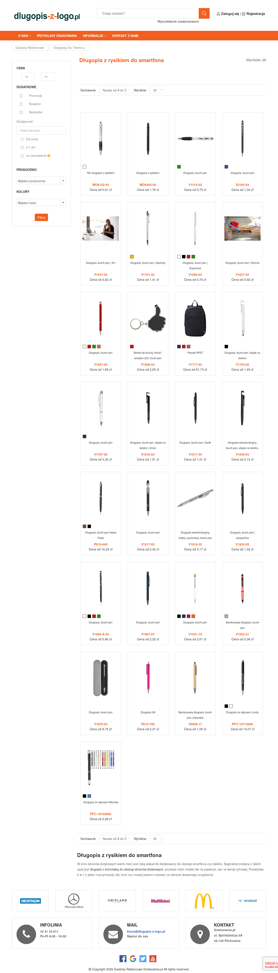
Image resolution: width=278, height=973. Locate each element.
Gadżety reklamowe (29, 47)
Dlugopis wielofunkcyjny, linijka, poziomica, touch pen (195, 535)
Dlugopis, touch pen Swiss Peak (100, 535)
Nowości (35, 104)
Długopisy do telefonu (69, 47)
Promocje (35, 95)
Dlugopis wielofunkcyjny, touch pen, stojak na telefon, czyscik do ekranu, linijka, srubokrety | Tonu (242, 446)
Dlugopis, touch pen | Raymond (195, 265)
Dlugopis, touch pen (195, 173)
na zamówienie (36, 155)
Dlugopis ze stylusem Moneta (100, 802)
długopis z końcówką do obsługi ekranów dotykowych (126, 869)
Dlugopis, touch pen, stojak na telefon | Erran (148, 445)
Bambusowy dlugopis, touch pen (242, 624)
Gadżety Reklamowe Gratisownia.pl (138, 969)
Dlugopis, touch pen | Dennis (242, 262)
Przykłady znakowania (57, 35)
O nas (23, 35)
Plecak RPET (195, 352)
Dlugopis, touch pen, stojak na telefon (242, 355)
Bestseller (36, 112)
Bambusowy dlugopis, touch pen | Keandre (195, 714)
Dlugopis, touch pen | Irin (100, 262)
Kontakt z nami (125, 35)
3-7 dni (30, 147)
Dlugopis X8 (148, 712)
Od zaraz (31, 139)
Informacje (93, 35)
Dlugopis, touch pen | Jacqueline (242, 535)
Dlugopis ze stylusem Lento (242, 712)
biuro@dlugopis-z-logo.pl (146, 931)
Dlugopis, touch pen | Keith (195, 442)
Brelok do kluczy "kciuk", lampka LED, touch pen (148, 355)
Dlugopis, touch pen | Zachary (147, 262)
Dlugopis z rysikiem (147, 173)
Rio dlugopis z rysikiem (100, 173)
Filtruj (41, 217)
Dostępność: (25, 121)
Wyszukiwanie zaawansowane (178, 21)
